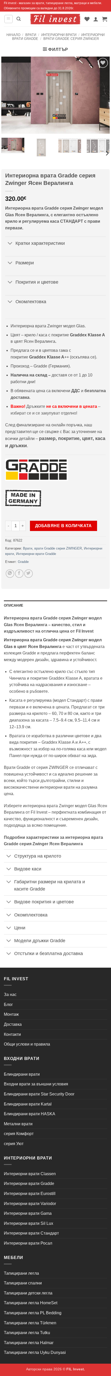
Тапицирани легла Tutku (27, 1332)
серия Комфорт (19, 1133)
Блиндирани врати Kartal (28, 1104)
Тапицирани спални (23, 1283)
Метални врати (18, 1124)
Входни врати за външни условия (36, 1084)
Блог (8, 1004)
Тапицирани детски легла (28, 1293)
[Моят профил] (95, 19)
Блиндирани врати (22, 1074)
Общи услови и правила (27, 1044)
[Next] (107, 153)
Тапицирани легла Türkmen (30, 1323)
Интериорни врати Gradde (36, 554)
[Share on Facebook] (19, 573)
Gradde (23, 562)
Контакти (12, 1034)
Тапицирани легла (21, 1273)
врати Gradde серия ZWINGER (71, 39)
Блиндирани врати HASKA (29, 1114)
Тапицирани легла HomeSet (30, 1303)
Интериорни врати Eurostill (30, 1193)
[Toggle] (10, 243)
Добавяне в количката (63, 526)
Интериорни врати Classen (30, 1174)
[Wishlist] (87, 19)
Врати (30, 35)
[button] (8, 19)
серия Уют (13, 1143)
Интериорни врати (58, 35)
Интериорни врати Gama (28, 1213)
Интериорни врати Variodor (30, 1203)
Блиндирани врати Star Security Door (39, 1094)
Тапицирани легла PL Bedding (32, 1313)
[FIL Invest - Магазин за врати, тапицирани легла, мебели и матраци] (55, 19)
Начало (13, 35)
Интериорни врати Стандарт (31, 1233)
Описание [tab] (13, 605)
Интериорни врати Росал (28, 1243)
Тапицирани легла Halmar (28, 1343)
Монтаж (11, 1014)
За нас (10, 994)
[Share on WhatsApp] (10, 573)
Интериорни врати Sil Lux (28, 1223)
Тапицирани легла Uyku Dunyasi (35, 1352)
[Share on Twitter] (28, 573)
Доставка (13, 1024)
